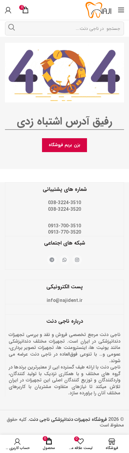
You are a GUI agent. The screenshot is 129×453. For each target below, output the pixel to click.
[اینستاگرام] (77, 260)
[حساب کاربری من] (8, 10)
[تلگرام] (52, 260)
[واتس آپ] (64, 260)
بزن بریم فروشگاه (64, 145)
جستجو (12, 27)
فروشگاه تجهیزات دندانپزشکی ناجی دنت (68, 419)
